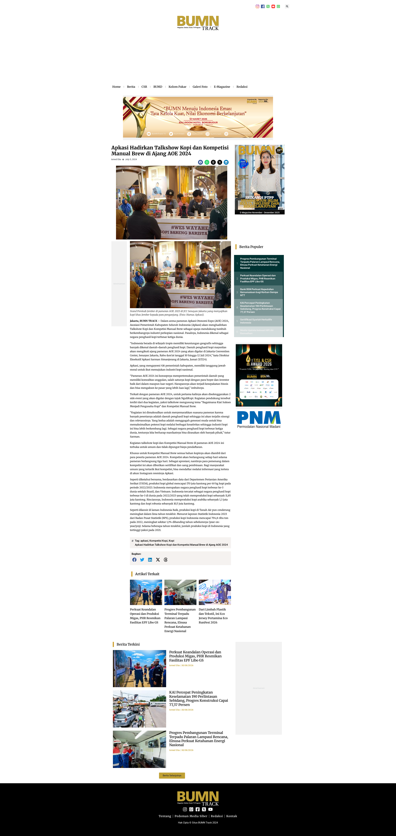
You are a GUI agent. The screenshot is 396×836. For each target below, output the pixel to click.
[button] (287, 6)
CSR (144, 86)
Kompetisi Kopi (158, 540)
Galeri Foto (200, 86)
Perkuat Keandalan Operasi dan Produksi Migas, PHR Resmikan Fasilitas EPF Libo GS (195, 656)
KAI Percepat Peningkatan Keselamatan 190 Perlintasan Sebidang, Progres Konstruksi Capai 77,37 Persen (198, 698)
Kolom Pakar (177, 86)
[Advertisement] (180, 60)
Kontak (231, 816)
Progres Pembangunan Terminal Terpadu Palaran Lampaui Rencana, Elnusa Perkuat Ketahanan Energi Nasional (198, 738)
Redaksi (242, 86)
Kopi (171, 540)
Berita (131, 86)
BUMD (157, 86)
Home (116, 86)
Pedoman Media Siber (191, 816)
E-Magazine (222, 86)
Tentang (165, 816)
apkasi (144, 540)
